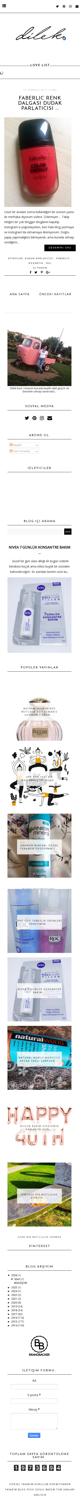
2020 (14, 1302)
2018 (14, 1310)
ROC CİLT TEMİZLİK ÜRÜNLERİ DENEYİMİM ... (39, 922)
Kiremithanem (60, 1484)
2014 (14, 1325)
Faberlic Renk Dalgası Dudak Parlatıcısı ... (40, 103)
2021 (14, 1299)
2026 (14, 1275)
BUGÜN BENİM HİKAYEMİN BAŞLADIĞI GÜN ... (39, 1127)
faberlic (63, 258)
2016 (14, 1318)
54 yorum (40, 268)
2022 (14, 1295)
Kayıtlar (17, 445)
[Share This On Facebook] (30, 272)
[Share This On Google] (48, 272)
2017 (14, 1314)
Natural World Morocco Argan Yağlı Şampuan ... (39, 1059)
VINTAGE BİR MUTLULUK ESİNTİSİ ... (39, 1196)
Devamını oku (60, 248)
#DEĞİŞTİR (20, 1283)
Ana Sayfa (20, 294)
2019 (14, 1306)
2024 (14, 1291)
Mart (18, 1279)
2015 (14, 1321)
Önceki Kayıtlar (55, 294)
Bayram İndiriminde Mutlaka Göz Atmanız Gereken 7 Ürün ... (39, 711)
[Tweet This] (37, 272)
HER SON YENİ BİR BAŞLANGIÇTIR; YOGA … (39, 778)
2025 (14, 1287)
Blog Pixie (26, 1489)
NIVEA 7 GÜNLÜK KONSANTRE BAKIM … (39, 990)
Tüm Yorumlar (21, 451)
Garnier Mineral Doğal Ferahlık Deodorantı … (39, 847)
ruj (48, 263)
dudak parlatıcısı (39, 258)
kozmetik (36, 263)
